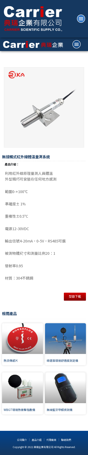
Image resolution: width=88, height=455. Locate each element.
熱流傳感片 (11, 360)
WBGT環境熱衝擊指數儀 (19, 410)
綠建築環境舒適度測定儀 (62, 360)
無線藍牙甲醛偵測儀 (59, 410)
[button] (81, 19)
